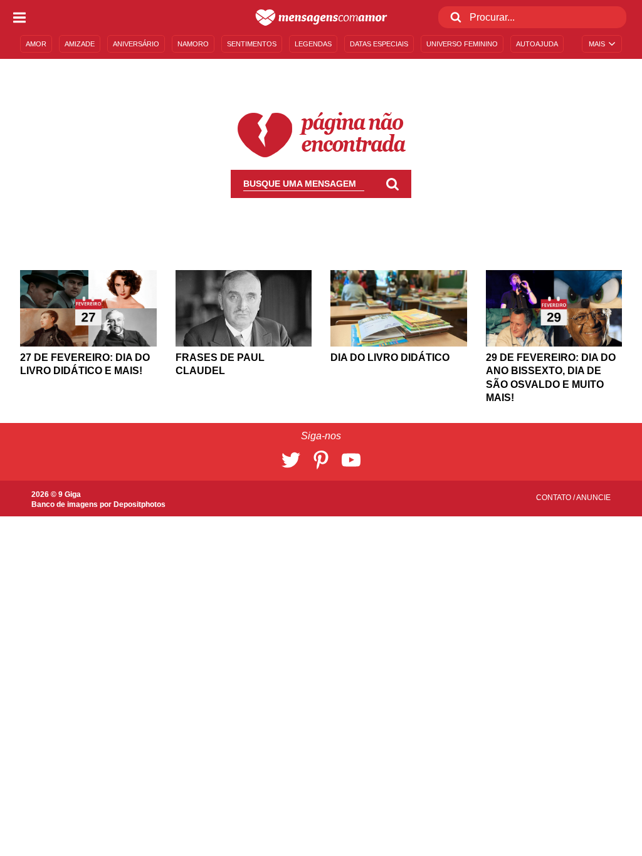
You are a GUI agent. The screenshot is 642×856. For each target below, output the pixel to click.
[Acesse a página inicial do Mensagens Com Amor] (321, 17)
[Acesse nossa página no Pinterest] (321, 460)
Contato (554, 497)
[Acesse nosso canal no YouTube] (351, 460)
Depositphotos (139, 504)
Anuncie (593, 497)
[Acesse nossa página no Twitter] (291, 460)
